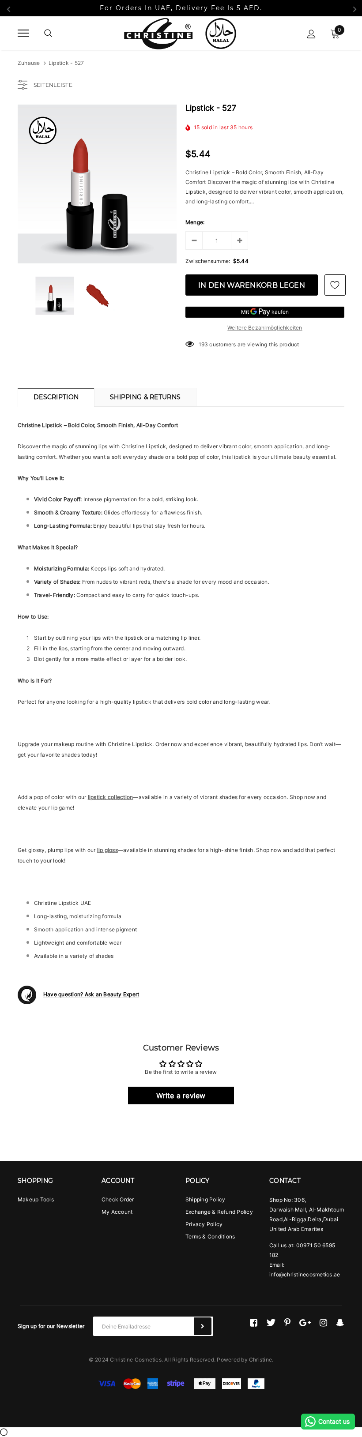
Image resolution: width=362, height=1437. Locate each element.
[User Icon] (311, 33)
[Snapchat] (340, 1323)
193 (203, 344)
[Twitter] (270, 1323)
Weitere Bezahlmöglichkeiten (264, 327)
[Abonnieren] (202, 1326)
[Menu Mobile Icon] (23, 33)
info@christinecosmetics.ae (304, 1274)
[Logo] (180, 32)
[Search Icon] (48, 33)
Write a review (180, 1095)
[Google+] (305, 1323)
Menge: (194, 222)
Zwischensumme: (207, 261)
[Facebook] (253, 1323)
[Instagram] (323, 1323)
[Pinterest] (287, 1323)
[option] (97, 184)
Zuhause (29, 63)
